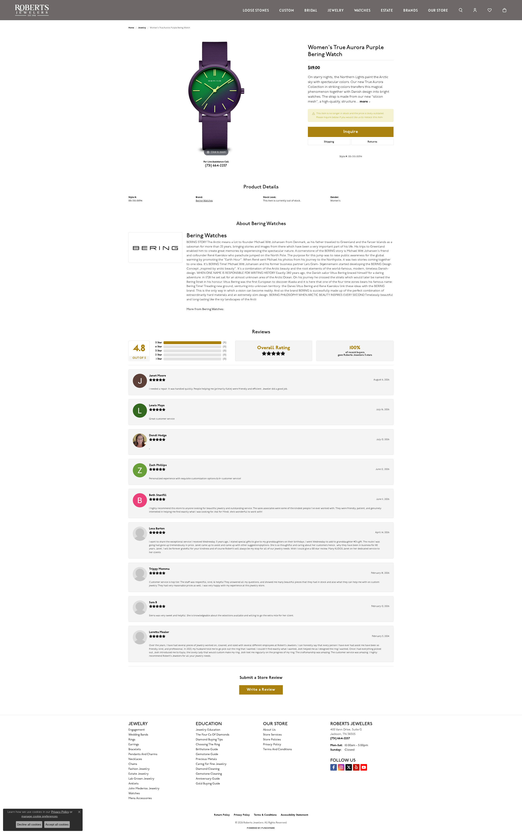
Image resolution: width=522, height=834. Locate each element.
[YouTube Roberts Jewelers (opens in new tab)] (364, 767)
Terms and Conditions (277, 749)
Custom (286, 10)
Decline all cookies (29, 824)
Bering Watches (204, 201)
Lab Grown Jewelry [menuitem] (141, 778)
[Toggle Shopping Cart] (504, 10)
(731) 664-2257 (216, 165)
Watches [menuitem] (134, 793)
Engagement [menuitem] (136, 729)
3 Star (158, 351)
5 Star (158, 342)
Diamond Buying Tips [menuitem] (209, 739)
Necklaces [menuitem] (135, 759)
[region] (216, 96)
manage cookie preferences (39, 816)
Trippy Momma (159, 569)
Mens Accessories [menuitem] (140, 798)
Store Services (272, 734)
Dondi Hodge (158, 435)
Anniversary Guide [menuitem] (208, 778)
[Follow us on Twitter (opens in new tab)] (348, 767)
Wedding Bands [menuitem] (138, 734)
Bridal (310, 10)
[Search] (460, 10)
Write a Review (261, 690)
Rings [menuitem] (131, 739)
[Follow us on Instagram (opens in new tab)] (341, 767)
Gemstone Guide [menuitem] (207, 754)
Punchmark (268, 828)
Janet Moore (157, 375)
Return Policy (222, 815)
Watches (362, 10)
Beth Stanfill (157, 495)
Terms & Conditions (265, 815)
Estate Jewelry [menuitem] (138, 773)
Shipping (329, 142)
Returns (372, 142)
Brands (410, 10)
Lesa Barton (157, 528)
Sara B (153, 602)
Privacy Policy (272, 744)
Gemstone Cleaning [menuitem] (209, 773)
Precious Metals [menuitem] (206, 759)
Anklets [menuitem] (133, 783)
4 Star (158, 347)
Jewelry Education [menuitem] (208, 729)
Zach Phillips (158, 465)
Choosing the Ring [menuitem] (208, 744)
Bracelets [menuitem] (134, 749)
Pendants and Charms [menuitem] (142, 754)
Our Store (438, 10)
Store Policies (272, 739)
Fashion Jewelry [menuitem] (139, 769)
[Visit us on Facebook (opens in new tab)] (333, 767)
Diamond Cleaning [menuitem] (207, 769)
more (364, 101)
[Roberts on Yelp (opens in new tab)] (356, 767)
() (224, 342)
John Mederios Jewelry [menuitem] (143, 788)
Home (131, 28)
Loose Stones (256, 10)
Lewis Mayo (157, 405)
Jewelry (336, 10)
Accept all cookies (57, 824)
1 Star (159, 359)
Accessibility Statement (294, 815)
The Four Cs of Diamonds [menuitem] (212, 734)
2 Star (158, 355)
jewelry (142, 28)
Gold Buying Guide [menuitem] (208, 783)
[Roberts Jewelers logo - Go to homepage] (33, 10)
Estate (387, 10)
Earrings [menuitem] (133, 744)
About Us (269, 729)
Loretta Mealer (159, 632)
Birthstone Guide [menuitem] (207, 749)
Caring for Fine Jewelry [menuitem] (211, 764)
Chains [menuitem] (132, 764)
